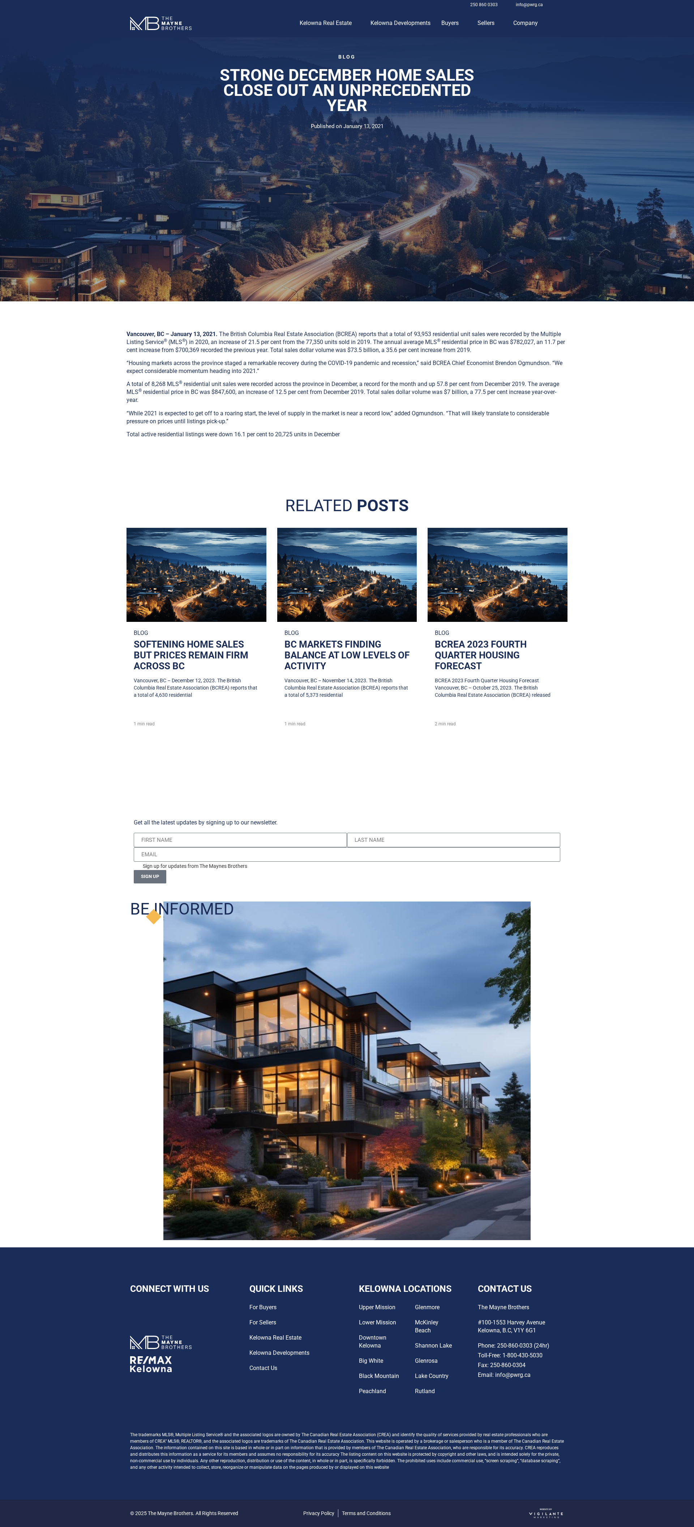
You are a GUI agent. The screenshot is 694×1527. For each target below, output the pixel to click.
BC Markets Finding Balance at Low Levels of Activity (347, 655)
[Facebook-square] (564, 4)
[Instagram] (556, 4)
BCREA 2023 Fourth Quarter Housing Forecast (481, 655)
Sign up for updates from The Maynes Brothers (195, 866)
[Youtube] (158, 1306)
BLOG (347, 57)
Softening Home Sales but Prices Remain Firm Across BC (191, 655)
